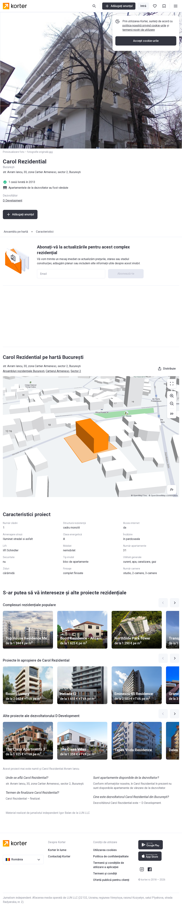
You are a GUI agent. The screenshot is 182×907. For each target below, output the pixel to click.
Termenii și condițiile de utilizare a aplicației (108, 865)
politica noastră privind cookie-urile (144, 25)
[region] (91, 436)
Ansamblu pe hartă (16, 231)
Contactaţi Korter (59, 856)
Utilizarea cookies (105, 850)
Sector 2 (76, 371)
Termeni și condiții (105, 873)
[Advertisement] (91, 316)
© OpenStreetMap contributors (163, 495)
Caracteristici (44, 231)
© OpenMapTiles (139, 495)
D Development (12, 200)
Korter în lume (57, 850)
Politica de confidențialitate (111, 856)
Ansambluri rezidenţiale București (23, 371)
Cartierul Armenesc (57, 371)
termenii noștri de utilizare (138, 29)
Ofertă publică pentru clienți (111, 880)
